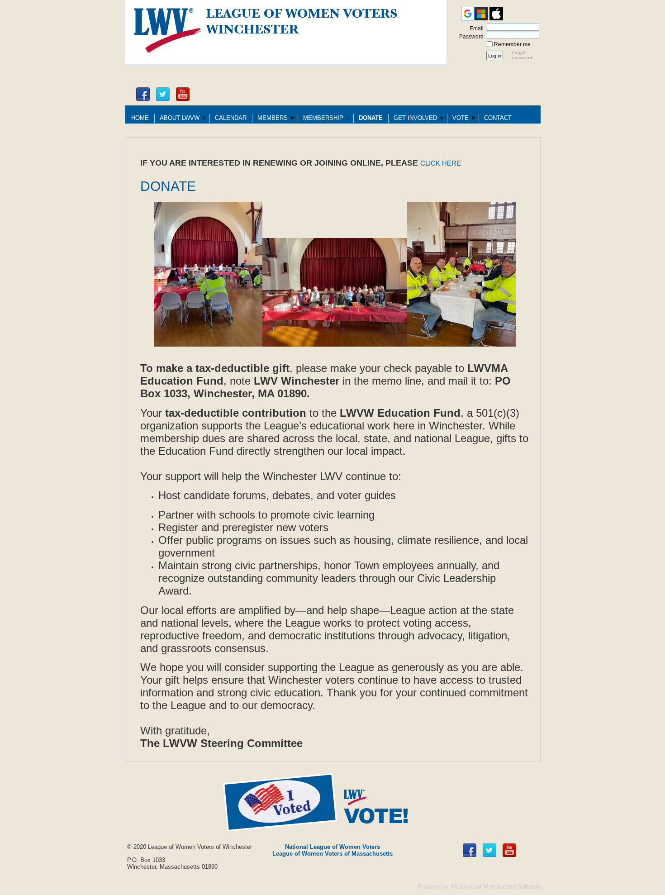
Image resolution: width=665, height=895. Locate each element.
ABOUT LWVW (180, 117)
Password (470, 36)
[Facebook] (143, 94)
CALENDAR (231, 117)
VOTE (460, 117)
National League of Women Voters (332, 846)
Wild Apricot (466, 886)
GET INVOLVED (415, 117)
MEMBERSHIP (323, 117)
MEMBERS (272, 117)
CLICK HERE (440, 163)
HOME (140, 117)
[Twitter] (163, 94)
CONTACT (498, 117)
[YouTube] (183, 94)
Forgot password (522, 55)
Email (475, 28)
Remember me (512, 44)
